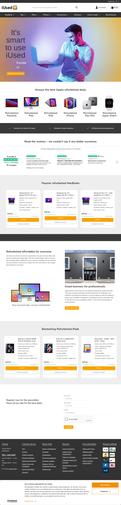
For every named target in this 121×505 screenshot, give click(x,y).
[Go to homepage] (9, 7)
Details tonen (29, 501)
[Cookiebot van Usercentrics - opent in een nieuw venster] (12, 501)
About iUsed (46, 469)
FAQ (23, 449)
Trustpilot (45, 452)
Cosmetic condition (48, 461)
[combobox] (53, 7)
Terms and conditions (49, 458)
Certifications (46, 455)
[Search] (76, 7)
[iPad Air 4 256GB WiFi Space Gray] (48, 348)
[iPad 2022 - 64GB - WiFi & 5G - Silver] (87, 348)
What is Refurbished (49, 449)
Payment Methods (28, 458)
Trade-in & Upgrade (68, 457)
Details (23, 220)
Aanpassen (104, 491)
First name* (67, 396)
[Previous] (5, 209)
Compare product (23, 224)
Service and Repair (28, 469)
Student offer (87, 455)
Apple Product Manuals (90, 458)
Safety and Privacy (89, 449)
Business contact (68, 471)
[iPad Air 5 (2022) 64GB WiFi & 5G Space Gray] (10, 348)
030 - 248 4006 (8, 455)
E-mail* (66, 410)
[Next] (115, 209)
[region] (60, 209)
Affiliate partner (88, 452)
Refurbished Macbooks (16, 74)
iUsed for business (68, 449)
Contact (24, 452)
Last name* (67, 403)
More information (72, 308)
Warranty (25, 472)
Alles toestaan (105, 485)
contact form (13, 469)
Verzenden (68, 427)
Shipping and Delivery (29, 461)
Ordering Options (27, 455)
